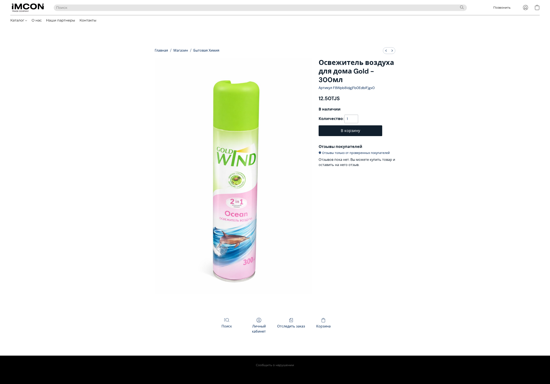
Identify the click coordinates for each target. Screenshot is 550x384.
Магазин (180, 50)
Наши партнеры (60, 20)
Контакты (87, 20)
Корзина (323, 326)
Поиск (227, 326)
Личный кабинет (259, 329)
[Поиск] (462, 7)
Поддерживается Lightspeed (275, 372)
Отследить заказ (291, 326)
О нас (37, 20)
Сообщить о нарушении (275, 365)
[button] (27, 7)
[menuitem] (386, 51)
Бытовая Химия (206, 50)
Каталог (17, 20)
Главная (161, 50)
